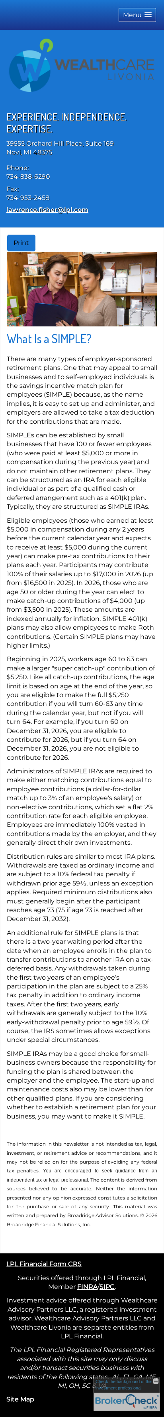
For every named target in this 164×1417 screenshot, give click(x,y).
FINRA (87, 1287)
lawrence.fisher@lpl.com (47, 209)
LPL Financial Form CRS (44, 1264)
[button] (137, 15)
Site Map (20, 1399)
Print (21, 243)
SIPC (107, 1287)
